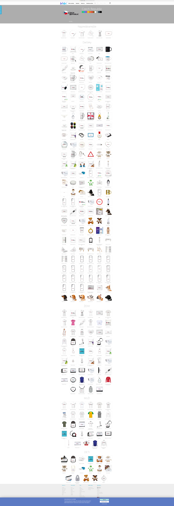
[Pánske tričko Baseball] (91, 411)
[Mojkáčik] (104, 474)
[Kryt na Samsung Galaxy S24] (91, 274)
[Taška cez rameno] (65, 366)
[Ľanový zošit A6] (65, 236)
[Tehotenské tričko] (100, 357)
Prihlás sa (101, 3)
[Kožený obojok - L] (82, 293)
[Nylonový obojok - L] (109, 293)
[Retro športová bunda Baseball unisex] (82, 376)
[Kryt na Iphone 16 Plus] (109, 255)
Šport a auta (72, 488)
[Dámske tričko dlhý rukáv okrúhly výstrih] (109, 376)
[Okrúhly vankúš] (91, 347)
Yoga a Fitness (82, 489)
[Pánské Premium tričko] (73, 401)
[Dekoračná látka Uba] (82, 217)
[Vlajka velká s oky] (100, 328)
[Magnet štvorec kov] (82, 74)
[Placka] (91, 55)
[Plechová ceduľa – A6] (73, 169)
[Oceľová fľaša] (109, 112)
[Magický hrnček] (73, 55)
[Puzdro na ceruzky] (69, 474)
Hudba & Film (72, 491)
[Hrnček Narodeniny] (65, 179)
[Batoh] (73, 420)
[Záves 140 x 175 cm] (65, 255)
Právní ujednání (70, 21)
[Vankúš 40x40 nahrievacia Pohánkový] (91, 160)
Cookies (98, 494)
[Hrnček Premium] (65, 45)
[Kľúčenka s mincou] (100, 112)
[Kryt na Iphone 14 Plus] (65, 274)
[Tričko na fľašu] (109, 198)
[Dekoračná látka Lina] (91, 198)
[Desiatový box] (82, 169)
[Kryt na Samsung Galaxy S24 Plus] (100, 274)
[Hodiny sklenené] (82, 93)
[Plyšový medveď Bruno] (100, 455)
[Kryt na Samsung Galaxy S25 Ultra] (73, 198)
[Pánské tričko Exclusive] (91, 401)
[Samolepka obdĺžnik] (65, 55)
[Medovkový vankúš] (65, 160)
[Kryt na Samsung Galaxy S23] (65, 284)
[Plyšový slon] (109, 150)
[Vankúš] (73, 45)
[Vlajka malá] (73, 93)
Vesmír (80, 494)
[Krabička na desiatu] (91, 131)
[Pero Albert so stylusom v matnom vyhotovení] (91, 284)
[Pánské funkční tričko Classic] (109, 401)
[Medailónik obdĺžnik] (100, 347)
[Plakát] (100, 93)
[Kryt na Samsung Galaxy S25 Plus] (82, 274)
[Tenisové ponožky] (65, 411)
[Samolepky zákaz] (100, 198)
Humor (72, 492)
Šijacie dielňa (64, 489)
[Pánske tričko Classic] (65, 401)
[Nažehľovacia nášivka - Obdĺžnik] (109, 93)
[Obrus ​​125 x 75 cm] (109, 236)
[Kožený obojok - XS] (109, 284)
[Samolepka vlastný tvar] (82, 55)
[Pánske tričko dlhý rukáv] (109, 411)
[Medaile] (100, 131)
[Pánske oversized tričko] (73, 328)
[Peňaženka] (73, 366)
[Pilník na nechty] (100, 366)
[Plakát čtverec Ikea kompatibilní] (82, 198)
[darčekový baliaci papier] (91, 112)
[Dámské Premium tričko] (82, 309)
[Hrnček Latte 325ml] (73, 74)
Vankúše (63, 491)
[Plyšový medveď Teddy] (91, 217)
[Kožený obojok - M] (73, 293)
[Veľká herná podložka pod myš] (82, 236)
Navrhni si (83, 3)
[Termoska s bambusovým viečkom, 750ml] (109, 160)
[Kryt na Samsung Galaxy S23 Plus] (73, 284)
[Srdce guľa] (109, 169)
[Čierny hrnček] (109, 45)
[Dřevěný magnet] (100, 284)
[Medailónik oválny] (73, 347)
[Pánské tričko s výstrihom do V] (65, 420)
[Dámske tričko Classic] (65, 309)
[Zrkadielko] (73, 376)
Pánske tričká (64, 488)
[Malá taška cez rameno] (109, 420)
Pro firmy (89, 489)
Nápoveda (98, 490)
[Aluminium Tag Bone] (100, 179)
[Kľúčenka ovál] (82, 357)
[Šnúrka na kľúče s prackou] (109, 366)
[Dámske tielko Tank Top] (82, 328)
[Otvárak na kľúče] (109, 217)
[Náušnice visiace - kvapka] (100, 376)
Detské (72, 490)
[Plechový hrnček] (91, 45)
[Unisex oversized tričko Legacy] (109, 309)
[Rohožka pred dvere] (100, 55)
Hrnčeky (63, 487)
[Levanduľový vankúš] (73, 131)
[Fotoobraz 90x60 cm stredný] (65, 150)
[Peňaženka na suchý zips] (82, 366)
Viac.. (63, 494)
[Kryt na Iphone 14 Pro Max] (73, 274)
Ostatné (72, 493)
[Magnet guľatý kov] (91, 93)
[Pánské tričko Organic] (82, 401)
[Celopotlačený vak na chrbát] (82, 347)
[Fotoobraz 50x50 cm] (73, 236)
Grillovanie (81, 488)
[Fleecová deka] (65, 74)
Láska (71, 487)
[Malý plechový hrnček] (109, 74)
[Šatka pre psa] (65, 112)
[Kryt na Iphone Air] (100, 255)
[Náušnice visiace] (73, 357)
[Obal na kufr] (91, 236)
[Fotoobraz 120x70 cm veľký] (73, 217)
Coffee (80, 492)
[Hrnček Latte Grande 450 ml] (82, 112)
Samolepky (63, 490)
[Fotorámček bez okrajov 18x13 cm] (82, 179)
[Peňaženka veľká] (65, 376)
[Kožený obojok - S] (65, 293)
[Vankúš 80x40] (109, 328)
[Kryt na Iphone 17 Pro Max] (91, 255)
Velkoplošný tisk (90, 487)
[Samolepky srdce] (100, 74)
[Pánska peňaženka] (82, 420)
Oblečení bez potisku (91, 488)
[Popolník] (73, 179)
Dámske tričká (64, 492)
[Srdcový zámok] (82, 150)
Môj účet (98, 495)
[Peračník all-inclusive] (65, 455)
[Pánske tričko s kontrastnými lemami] (91, 420)
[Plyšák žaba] (91, 179)
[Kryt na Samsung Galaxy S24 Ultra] (109, 274)
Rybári (80, 493)
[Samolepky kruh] (82, 45)
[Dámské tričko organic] (91, 309)
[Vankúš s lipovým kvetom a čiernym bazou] (73, 160)
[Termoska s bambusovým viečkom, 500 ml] (100, 236)
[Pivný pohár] (73, 150)
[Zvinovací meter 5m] (73, 430)
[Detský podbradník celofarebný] (78, 474)
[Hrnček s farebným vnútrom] (109, 55)
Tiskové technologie (99, 492)
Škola (80, 487)
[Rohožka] (109, 131)
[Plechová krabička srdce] (65, 217)
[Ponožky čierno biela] (100, 420)
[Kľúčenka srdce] (73, 112)
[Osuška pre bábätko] (82, 455)
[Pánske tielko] (100, 411)
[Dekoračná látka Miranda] (65, 169)
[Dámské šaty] (65, 328)
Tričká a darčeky (71, 3)
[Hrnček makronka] (65, 131)
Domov (63, 493)
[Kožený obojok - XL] (91, 293)
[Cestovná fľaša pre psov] (109, 179)
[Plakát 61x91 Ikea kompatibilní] (65, 93)
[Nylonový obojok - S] (100, 293)
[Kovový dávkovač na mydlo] (100, 160)
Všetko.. (72, 494)
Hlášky (72, 489)
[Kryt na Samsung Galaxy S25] (65, 198)
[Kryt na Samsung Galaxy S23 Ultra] (82, 284)
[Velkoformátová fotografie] (100, 169)
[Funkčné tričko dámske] (65, 347)
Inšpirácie (77, 3)
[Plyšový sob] (100, 217)
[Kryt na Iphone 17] (73, 255)
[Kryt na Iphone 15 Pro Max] (91, 169)
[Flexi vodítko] (82, 131)
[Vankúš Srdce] (91, 74)
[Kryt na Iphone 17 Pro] (82, 255)
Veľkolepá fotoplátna (82, 491)
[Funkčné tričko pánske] (73, 411)
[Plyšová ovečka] (100, 150)
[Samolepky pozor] (91, 150)
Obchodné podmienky (100, 493)
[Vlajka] (100, 45)
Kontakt (104, 3)
